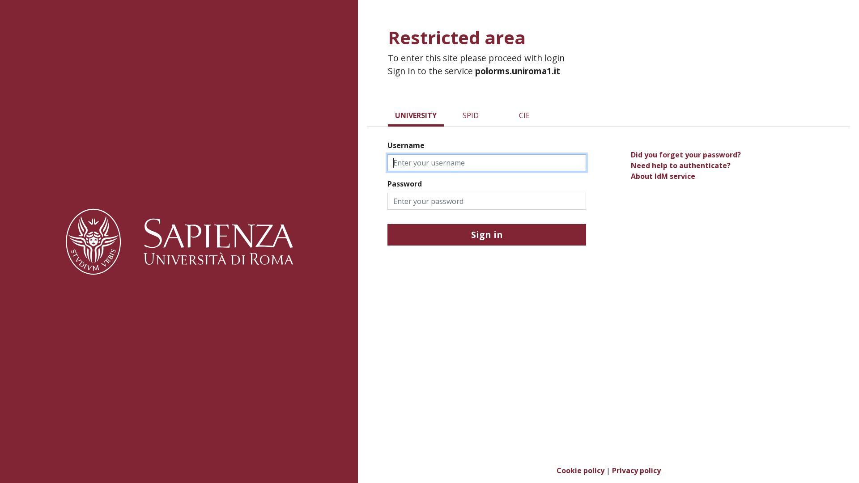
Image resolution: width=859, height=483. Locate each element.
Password (404, 184)
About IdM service (663, 176)
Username (406, 145)
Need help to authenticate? (681, 165)
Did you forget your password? (686, 155)
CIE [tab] (524, 115)
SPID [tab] (471, 115)
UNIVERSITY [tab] (416, 115)
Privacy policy (636, 470)
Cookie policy (580, 470)
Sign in (487, 235)
